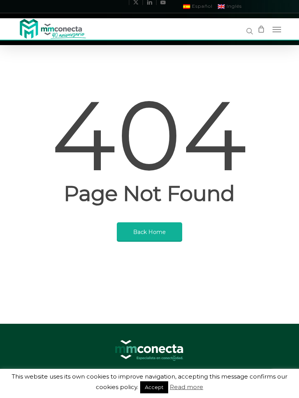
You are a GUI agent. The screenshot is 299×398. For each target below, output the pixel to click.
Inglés (233, 6)
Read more (186, 387)
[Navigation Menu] (277, 29)
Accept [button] (154, 387)
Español (201, 6)
